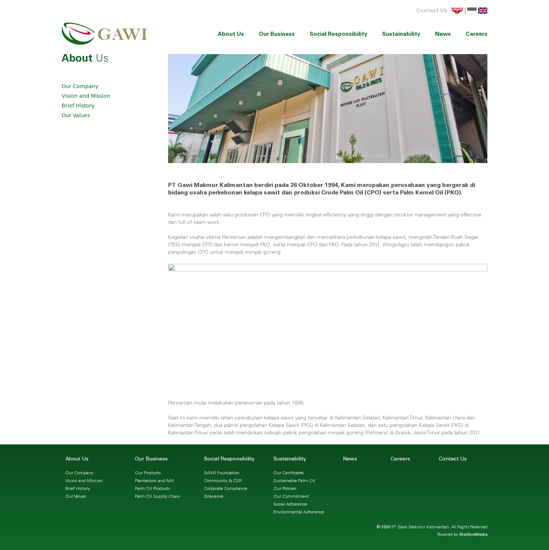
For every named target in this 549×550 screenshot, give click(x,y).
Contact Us (431, 11)
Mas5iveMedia (473, 535)
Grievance (213, 496)
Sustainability (401, 34)
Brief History (78, 106)
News (443, 34)
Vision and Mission (86, 96)
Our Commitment (291, 496)
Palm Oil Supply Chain (157, 496)
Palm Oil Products (152, 489)
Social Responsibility (338, 34)
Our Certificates (288, 473)
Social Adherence (290, 504)
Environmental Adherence (298, 512)
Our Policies (285, 489)
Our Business (277, 34)
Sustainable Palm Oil (294, 481)
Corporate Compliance (225, 489)
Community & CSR (223, 481)
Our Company (80, 86)
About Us (231, 34)
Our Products (148, 473)
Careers (476, 34)
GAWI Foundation (221, 473)
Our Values (76, 115)
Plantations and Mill (154, 481)
